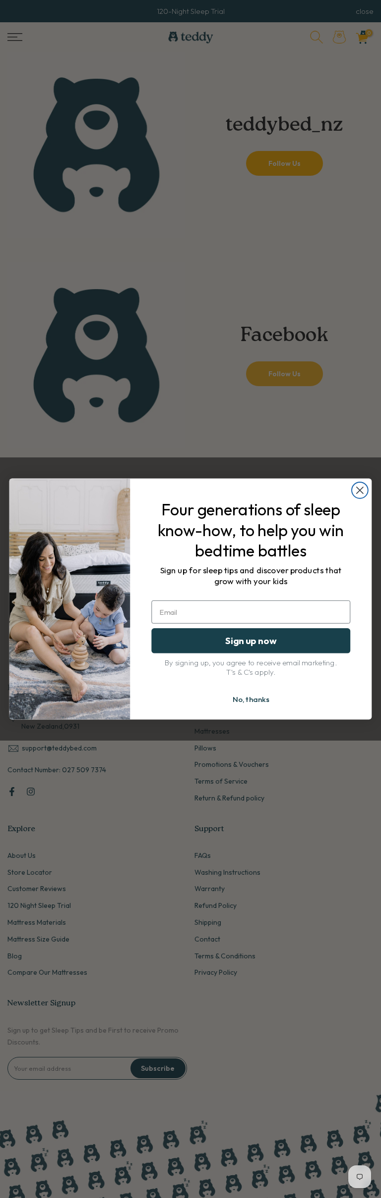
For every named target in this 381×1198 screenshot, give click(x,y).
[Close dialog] (360, 490)
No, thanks (251, 699)
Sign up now (251, 640)
